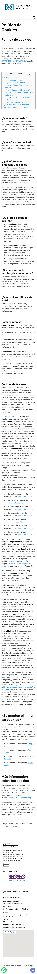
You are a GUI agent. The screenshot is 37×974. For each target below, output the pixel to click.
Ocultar (26, 74)
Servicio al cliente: (10, 924)
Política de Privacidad (10, 845)
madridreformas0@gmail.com (13, 903)
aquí (10, 410)
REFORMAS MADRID (9, 417)
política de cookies (25, 496)
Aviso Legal (7, 843)
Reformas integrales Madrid (12, 850)
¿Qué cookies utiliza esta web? (18, 97)
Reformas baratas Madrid (11, 860)
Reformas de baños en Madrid (13, 856)
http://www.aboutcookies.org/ (19, 798)
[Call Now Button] (32, 970)
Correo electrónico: (11, 901)
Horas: (5, 913)
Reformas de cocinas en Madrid (13, 858)
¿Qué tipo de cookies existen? (17, 90)
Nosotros (6, 864)
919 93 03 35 (22, 924)
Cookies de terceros (14, 102)
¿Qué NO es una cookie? (15, 83)
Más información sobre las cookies (16, 107)
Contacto (6, 866)
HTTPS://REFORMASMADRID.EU (13, 61)
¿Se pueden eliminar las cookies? (15, 105)
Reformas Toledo (8, 852)
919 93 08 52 (22, 927)
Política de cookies (10, 78)
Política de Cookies (9, 847)
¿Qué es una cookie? (13, 80)
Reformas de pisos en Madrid (13, 854)
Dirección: (7, 907)
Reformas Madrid (11, 897)
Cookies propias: (12, 100)
